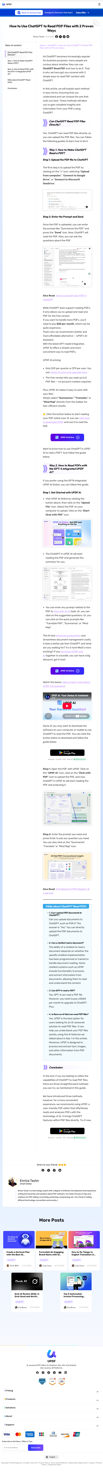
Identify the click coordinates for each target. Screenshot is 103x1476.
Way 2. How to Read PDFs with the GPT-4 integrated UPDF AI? (21, 71)
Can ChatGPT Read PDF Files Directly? (20, 53)
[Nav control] (99, 4)
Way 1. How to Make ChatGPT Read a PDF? (20, 62)
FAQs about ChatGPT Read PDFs (19, 81)
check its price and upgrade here (68, 372)
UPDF (9, 4)
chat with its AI (62, 611)
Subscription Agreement (78, 1463)
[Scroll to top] (97, 1469)
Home (42, 45)
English (52, 1457)
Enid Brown (22, 1307)
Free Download (67, 753)
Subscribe (35, 1448)
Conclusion (12, 88)
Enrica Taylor (38, 37)
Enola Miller (14, 1265)
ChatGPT (52, 45)
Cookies (92, 1463)
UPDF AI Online (67, 437)
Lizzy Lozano (47, 1265)
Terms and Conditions (59, 1463)
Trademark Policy (54, 1465)
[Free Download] (67, 752)
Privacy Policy (43, 1463)
